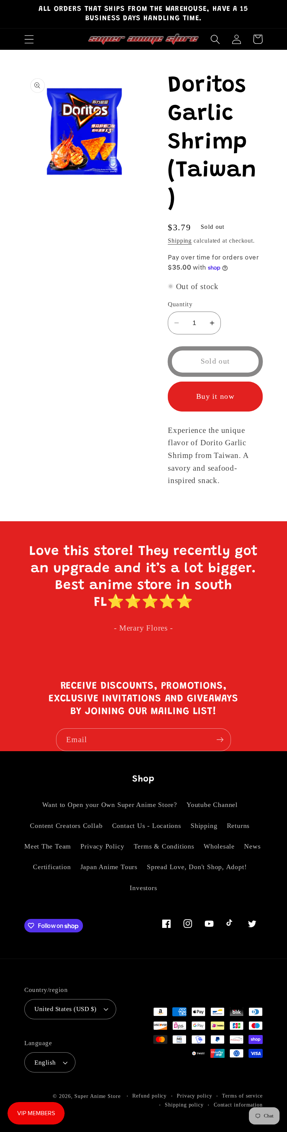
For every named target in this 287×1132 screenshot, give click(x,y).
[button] (29, 39)
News (252, 846)
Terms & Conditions (164, 846)
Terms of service (242, 1096)
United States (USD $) (65, 1009)
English (45, 1062)
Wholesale (219, 846)
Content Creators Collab (66, 825)
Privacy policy (194, 1096)
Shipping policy (184, 1105)
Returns (238, 825)
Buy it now (215, 396)
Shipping (180, 240)
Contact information (238, 1105)
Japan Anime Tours (109, 867)
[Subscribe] (220, 739)
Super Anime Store (97, 1096)
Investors (143, 888)
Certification (52, 867)
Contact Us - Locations (146, 825)
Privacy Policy (102, 846)
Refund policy (149, 1096)
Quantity (180, 304)
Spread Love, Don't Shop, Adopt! (197, 867)
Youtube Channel (212, 804)
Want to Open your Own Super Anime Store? (109, 804)
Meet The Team (47, 846)
